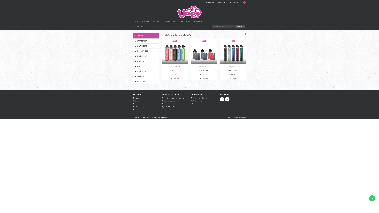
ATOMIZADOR (142, 71)
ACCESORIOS (142, 76)
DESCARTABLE (142, 51)
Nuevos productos (168, 101)
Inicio (137, 21)
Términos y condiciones (199, 98)
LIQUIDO (140, 61)
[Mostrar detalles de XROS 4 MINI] (175, 51)
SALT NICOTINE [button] (158, 21)
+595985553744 (169, 107)
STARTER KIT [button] (146, 21)
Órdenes (136, 101)
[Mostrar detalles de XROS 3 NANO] (204, 51)
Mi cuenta (136, 98)
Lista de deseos (138, 110)
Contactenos (166, 104)
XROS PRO (233, 67)
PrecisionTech (242, 117)
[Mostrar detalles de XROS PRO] (233, 51)
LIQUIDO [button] (180, 21)
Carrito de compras (139, 107)
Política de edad (196, 101)
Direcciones (137, 104)
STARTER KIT (142, 41)
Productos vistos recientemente (173, 98)
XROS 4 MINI (175, 67)
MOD (188, 21)
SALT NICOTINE (142, 46)
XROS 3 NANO (204, 67)
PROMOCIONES (143, 81)
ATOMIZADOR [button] (197, 21)
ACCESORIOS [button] (139, 26)
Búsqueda (194, 104)
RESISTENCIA (170, 21)
